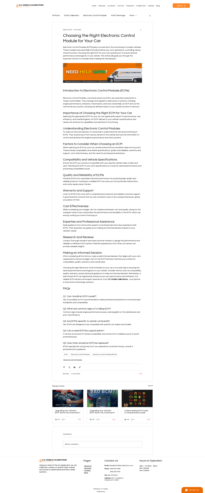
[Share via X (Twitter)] (69, 367)
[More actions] (140, 29)
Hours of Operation (150, 460)
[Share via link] (80, 367)
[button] (150, 15)
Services (88, 468)
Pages (87, 460)
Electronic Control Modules (95, 15)
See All (150, 385)
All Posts (56, 15)
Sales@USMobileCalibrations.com (121, 465)
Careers (87, 470)
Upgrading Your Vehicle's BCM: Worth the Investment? (67, 412)
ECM (65, 354)
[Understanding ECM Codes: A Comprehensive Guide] (137, 398)
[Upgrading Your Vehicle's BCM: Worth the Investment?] (67, 398)
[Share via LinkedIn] (74, 367)
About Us (88, 466)
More (132, 15)
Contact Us (111, 460)
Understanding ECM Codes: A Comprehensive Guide (136, 412)
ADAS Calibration (71, 15)
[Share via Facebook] (64, 367)
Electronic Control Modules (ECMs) (105, 354)
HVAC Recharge (118, 15)
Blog (86, 473)
